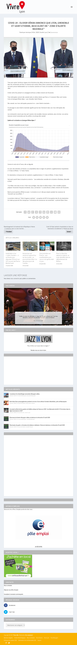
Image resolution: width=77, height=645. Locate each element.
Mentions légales (8, 638)
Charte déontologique (19, 638)
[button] (35, 323)
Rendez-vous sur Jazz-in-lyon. (38, 350)
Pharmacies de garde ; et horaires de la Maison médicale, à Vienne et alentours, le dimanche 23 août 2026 (37, 425)
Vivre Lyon (46, 638)
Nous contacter (8, 585)
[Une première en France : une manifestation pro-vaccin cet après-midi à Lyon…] (46, 246)
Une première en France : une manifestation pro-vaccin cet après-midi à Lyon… (46, 257)
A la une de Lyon (20, 412)
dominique (28, 32)
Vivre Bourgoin (54, 638)
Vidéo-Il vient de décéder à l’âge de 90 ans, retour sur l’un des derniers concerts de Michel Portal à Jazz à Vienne (38, 316)
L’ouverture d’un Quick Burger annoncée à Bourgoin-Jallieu (24, 394)
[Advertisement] (18, 372)
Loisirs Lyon (27, 412)
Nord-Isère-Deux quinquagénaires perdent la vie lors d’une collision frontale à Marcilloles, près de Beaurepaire (38, 401)
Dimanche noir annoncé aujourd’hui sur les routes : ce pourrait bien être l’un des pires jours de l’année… (30, 258)
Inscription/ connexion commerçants (13, 594)
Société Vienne (29, 427)
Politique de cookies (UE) (10, 640)
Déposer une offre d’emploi (11, 590)
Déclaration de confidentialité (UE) (27, 640)
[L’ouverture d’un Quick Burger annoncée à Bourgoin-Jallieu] (6, 395)
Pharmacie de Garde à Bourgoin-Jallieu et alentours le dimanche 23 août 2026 (29, 417)
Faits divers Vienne (30, 403)
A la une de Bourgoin (21, 395)
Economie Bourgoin (31, 395)
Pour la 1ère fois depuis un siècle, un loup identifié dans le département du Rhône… (63, 257)
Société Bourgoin (31, 419)
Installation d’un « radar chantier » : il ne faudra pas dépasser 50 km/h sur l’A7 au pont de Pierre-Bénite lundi (13, 258)
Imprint (39, 640)
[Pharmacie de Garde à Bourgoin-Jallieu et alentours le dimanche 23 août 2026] (6, 418)
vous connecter (15, 278)
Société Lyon (43, 32)
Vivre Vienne (39, 638)
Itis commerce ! (29, 635)
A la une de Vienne (21, 403)
